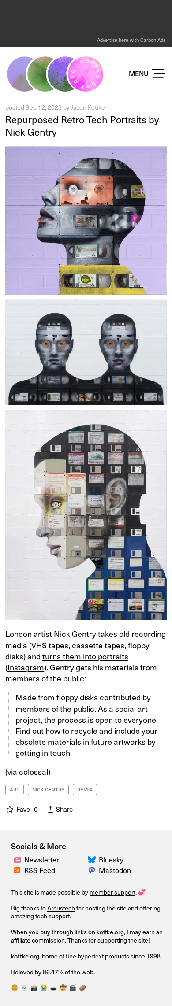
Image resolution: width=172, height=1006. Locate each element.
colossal (33, 771)
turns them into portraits (85, 656)
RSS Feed (39, 870)
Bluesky (111, 859)
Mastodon (115, 870)
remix (85, 789)
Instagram (25, 667)
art (14, 789)
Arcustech (61, 908)
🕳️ (53, 987)
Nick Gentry (48, 789)
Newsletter (41, 859)
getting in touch (42, 752)
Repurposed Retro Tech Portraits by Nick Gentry (82, 125)
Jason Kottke (88, 107)
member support (112, 892)
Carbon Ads (152, 40)
